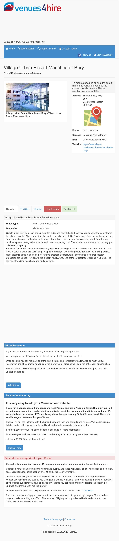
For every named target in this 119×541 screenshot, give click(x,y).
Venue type (12, 223)
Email (75, 139)
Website (76, 144)
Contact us (69, 519)
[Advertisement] (90, 21)
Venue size (11, 228)
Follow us (86, 54)
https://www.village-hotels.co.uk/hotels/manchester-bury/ (98, 147)
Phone (75, 130)
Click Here (88, 490)
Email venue (53, 208)
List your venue (69, 48)
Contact (76, 134)
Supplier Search (48, 48)
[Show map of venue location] (99, 116)
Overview (10, 208)
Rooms (37, 208)
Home (11, 48)
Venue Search (27, 48)
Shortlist (70, 208)
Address (76, 95)
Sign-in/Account (104, 54)
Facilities (25, 208)
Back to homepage (53, 519)
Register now (14, 447)
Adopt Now (13, 385)
